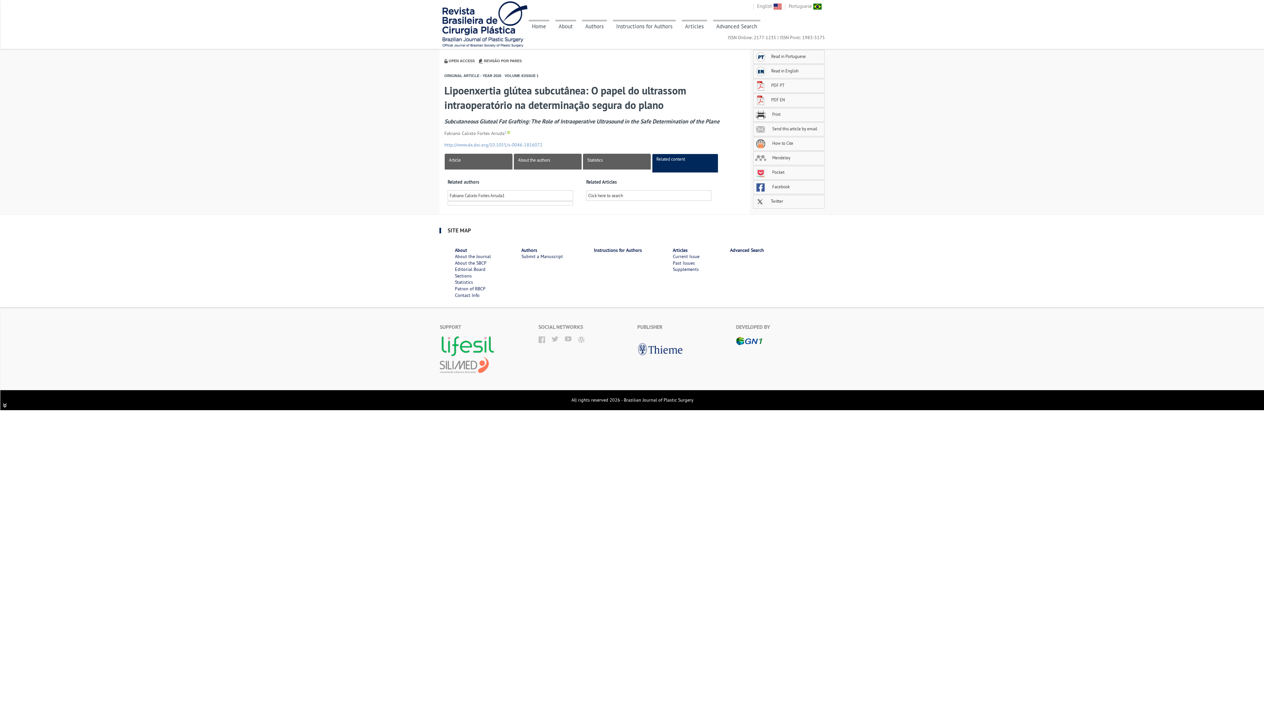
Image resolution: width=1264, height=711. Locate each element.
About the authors (534, 160)
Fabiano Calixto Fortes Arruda (476, 195)
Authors (594, 26)
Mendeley (780, 157)
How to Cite (782, 143)
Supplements (686, 269)
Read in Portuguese (788, 56)
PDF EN (778, 99)
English (765, 6)
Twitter (776, 201)
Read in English (785, 70)
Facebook (780, 186)
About (566, 26)
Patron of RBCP (470, 289)
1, (506, 132)
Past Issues (684, 263)
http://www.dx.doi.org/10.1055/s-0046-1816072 (493, 145)
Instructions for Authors (644, 26)
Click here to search (605, 195)
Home (539, 26)
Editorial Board (470, 269)
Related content (670, 159)
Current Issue (686, 256)
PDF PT (777, 85)
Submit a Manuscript (542, 256)
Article (455, 160)
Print (775, 114)
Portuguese (801, 6)
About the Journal (473, 256)
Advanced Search (736, 26)
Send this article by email (794, 128)
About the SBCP (471, 263)
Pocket (777, 172)
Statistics (595, 160)
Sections (463, 276)
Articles (694, 26)
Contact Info (467, 295)
